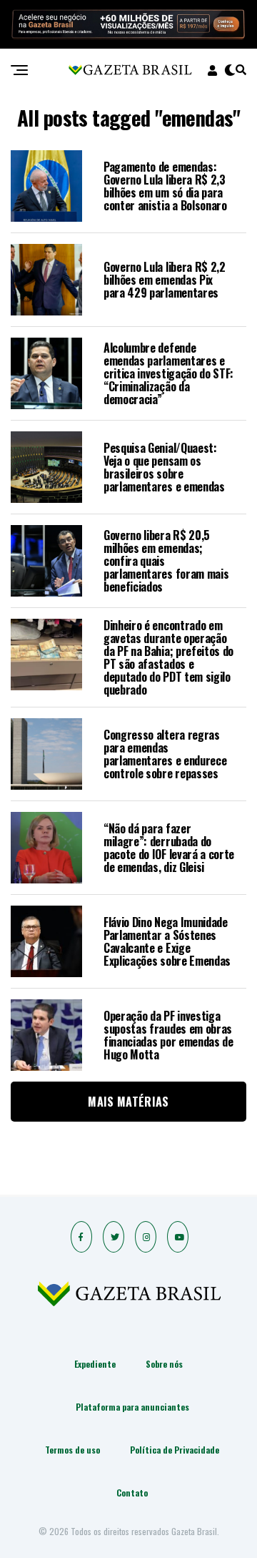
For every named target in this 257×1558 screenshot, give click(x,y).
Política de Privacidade (174, 1450)
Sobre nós (164, 1364)
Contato (132, 1492)
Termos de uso (72, 1450)
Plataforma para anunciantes (132, 1407)
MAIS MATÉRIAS (128, 1101)
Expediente (95, 1364)
